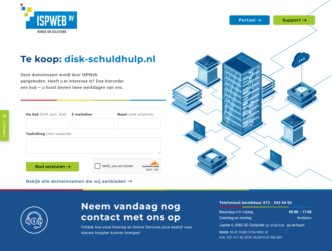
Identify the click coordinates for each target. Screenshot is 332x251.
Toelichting (49, 134)
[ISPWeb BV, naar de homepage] (49, 18)
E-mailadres (82, 114)
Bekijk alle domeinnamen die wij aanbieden (76, 181)
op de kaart (295, 225)
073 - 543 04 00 (277, 203)
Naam (135, 114)
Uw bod (46, 114)
